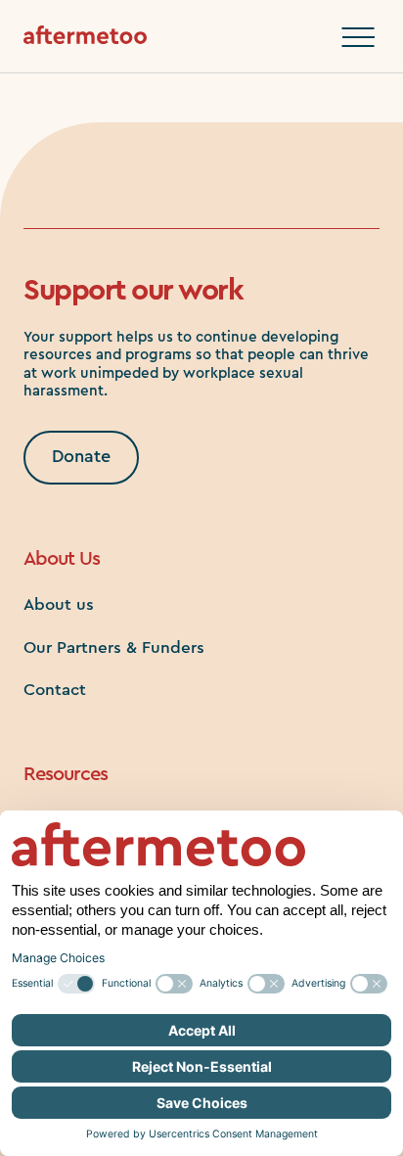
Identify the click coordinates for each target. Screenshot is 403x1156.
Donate (81, 456)
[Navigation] (358, 37)
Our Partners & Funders (113, 647)
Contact (54, 689)
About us (58, 604)
